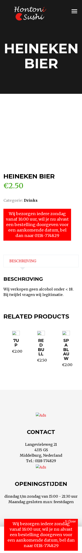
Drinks (31, 200)
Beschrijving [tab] (22, 261)
